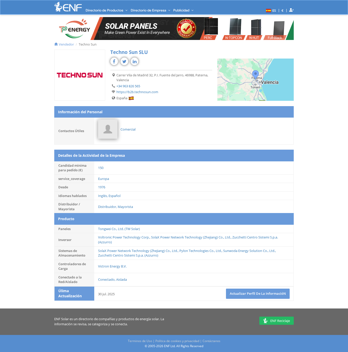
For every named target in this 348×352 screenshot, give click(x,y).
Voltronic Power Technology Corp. (124, 237)
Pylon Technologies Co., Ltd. (200, 250)
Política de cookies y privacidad (177, 341)
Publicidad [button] (181, 10)
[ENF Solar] (68, 7)
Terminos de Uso (140, 341)
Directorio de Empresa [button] (149, 10)
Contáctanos (211, 341)
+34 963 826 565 (128, 86)
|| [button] (282, 10)
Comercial (128, 129)
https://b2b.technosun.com (137, 92)
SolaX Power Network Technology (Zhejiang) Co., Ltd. (191, 237)
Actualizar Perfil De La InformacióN (258, 293)
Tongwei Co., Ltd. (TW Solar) (119, 229)
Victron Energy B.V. (112, 266)
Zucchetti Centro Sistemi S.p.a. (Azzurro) (128, 255)
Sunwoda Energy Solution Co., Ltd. (249, 250)
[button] (270, 10)
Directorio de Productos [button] (105, 10)
